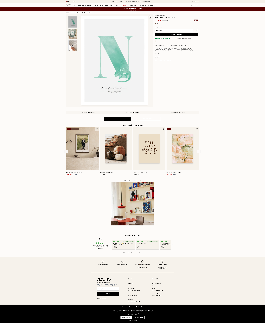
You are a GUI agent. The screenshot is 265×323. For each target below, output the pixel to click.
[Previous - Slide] (66, 151)
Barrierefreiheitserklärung (134, 290)
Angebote (124, 5)
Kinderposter (74, 12)
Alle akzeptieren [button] (126, 317)
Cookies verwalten (156, 295)
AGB (153, 285)
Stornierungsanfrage (157, 293)
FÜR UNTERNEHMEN (150, 5)
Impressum (130, 283)
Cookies (154, 288)
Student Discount (132, 293)
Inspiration (140, 5)
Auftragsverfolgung (156, 283)
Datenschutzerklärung (105, 297)
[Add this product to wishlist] (150, 17)
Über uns (130, 278)
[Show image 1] (72, 22)
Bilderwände (132, 5)
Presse (129, 281)
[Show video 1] (72, 45)
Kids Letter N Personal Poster (85, 12)
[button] (195, 30)
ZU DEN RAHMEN (147, 119)
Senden (108, 293)
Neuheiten (90, 5)
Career (130, 285)
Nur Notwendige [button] (139, 317)
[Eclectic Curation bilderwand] (132, 203)
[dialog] (132, 314)
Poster (96, 5)
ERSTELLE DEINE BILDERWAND (117, 119)
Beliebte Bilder (82, 5)
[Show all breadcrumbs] (67, 12)
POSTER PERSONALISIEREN (176, 34)
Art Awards (130, 299)
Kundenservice (155, 281)
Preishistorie (158, 57)
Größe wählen (158, 27)
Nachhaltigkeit (131, 288)
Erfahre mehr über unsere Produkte (163, 60)
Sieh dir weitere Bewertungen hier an (132, 252)
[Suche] (191, 5)
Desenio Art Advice (156, 278)
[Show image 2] (72, 34)
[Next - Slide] (198, 151)
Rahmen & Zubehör (115, 5)
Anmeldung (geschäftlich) (134, 301)
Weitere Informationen (132, 314)
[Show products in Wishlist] (194, 5)
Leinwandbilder (104, 5)
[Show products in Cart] (197, 5)
